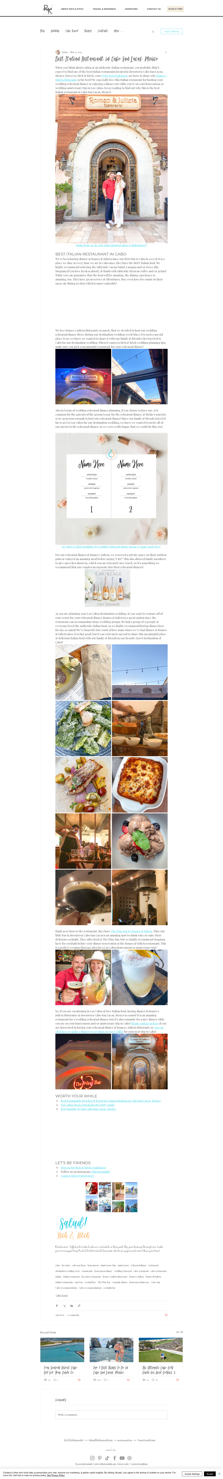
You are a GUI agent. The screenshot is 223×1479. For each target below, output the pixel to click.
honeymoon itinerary (139, 1282)
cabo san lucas (79, 1265)
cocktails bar (109, 1287)
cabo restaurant (141, 1271)
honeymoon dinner (103, 1271)
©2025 (67, 1440)
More (116, 31)
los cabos (66, 1265)
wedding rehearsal (123, 1271)
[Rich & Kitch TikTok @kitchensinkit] (107, 1458)
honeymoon (93, 1265)
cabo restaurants (158, 1271)
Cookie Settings (192, 1473)
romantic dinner (120, 1282)
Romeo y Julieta (136, 1276)
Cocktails (103, 31)
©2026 (78, 1464)
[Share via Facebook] (56, 1305)
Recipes (88, 31)
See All (179, 1332)
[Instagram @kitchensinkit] (92, 1458)
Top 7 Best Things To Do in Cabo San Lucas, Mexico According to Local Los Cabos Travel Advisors (110, 1371)
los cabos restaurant (91, 1276)
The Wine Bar (104, 1282)
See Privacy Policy (56, 1475)
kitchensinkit (77, 1440)
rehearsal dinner (139, 1265)
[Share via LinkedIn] (71, 1305)
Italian (58, 1276)
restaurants (87, 1271)
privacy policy (123, 1464)
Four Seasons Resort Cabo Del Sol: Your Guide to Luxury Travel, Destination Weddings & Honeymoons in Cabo (61, 1371)
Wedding (55, 31)
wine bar (79, 1282)
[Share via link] (79, 1305)
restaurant (153, 1265)
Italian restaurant (71, 1276)
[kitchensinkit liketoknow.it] (129, 1458)
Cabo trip (155, 1282)
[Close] (219, 1474)
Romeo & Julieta (153, 1276)
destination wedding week (67, 1271)
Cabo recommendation (66, 1287)
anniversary (123, 1265)
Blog (42, 31)
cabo (57, 1265)
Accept (210, 1473)
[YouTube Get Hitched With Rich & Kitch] (122, 1458)
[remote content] (111, 307)
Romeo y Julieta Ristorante (115, 1276)
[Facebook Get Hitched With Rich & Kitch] (115, 1458)
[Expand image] (83, 376)
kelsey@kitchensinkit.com (105, 1464)
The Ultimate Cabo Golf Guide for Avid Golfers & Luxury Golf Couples (159, 1371)
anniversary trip (108, 1265)
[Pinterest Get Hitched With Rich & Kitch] (100, 1458)
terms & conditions (140, 1464)
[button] (104, 9)
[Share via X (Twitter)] (64, 1305)
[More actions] (166, 52)
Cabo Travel (72, 31)
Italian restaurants (64, 1282)
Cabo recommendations (90, 1287)
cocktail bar (90, 1282)
